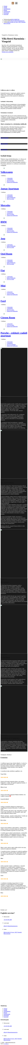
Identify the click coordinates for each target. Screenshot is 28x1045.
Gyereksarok (4, 149)
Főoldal (5, 6)
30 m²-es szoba (10, 199)
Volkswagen (7, 172)
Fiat (3, 270)
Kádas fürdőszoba (11, 197)
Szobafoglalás (7, 11)
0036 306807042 (15, 19)
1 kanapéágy (10, 179)
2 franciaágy (10, 341)
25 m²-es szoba (10, 279)
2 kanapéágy (10, 196)
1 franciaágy (10, 178)
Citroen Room (8, 317)
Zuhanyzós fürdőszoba (12, 182)
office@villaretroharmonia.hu (17, 20)
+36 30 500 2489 (8, 919)
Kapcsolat (6, 14)
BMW (4, 221)
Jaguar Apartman (10, 188)
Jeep (3, 238)
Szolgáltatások (7, 9)
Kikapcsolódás (4, 143)
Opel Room (6, 253)
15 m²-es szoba (10, 293)
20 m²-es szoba (10, 181)
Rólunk (5, 10)
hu (13, 3)
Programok (6, 13)
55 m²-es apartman (11, 344)
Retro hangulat (4, 137)
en (16, 3)
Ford (3, 301)
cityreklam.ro (6, 1043)
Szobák (5, 7)
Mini (3, 285)
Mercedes (5, 205)
